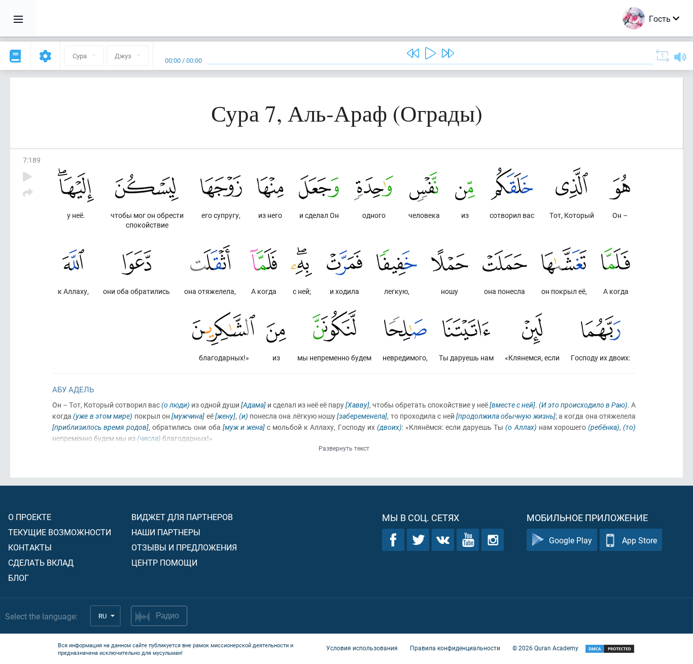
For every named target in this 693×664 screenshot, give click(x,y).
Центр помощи (164, 562)
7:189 (32, 160)
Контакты (30, 547)
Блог (18, 577)
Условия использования (362, 648)
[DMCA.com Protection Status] (609, 649)
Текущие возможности (59, 532)
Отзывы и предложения (184, 547)
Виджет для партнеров (182, 516)
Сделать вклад (41, 562)
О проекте (29, 516)
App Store (639, 540)
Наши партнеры (165, 532)
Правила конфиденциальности (455, 648)
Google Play (570, 540)
